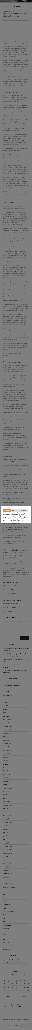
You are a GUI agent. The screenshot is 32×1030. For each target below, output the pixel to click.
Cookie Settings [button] (23, 510)
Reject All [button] (14, 510)
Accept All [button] (7, 510)
